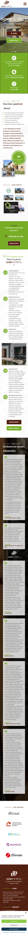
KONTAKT (14, 40)
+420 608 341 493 (15, 236)
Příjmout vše (14, 921)
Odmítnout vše (14, 925)
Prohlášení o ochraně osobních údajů (17, 932)
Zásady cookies (6, 932)
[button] (26, 913)
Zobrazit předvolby (14, 929)
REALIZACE (14, 33)
